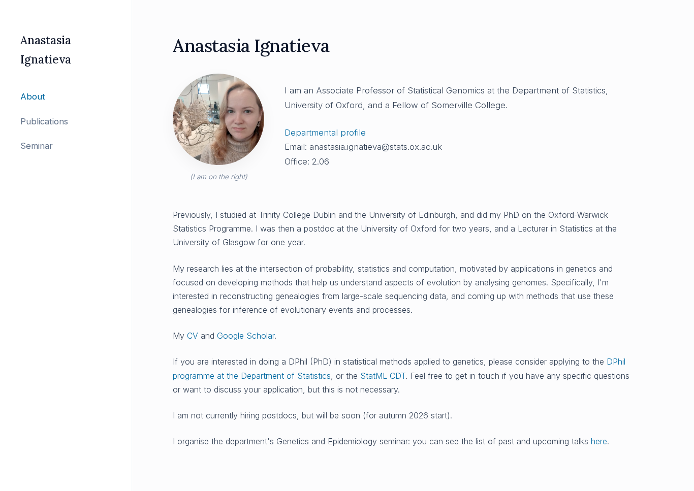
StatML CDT (382, 376)
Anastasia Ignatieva (45, 49)
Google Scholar (245, 336)
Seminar (36, 146)
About (32, 96)
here (599, 441)
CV (192, 336)
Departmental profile (325, 132)
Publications (44, 121)
